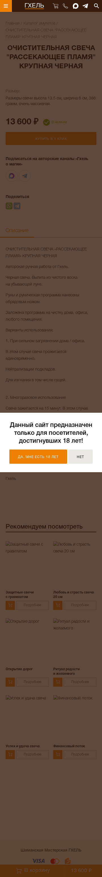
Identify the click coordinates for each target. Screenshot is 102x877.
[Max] (75, 6)
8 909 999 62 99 (65, 6)
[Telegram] (85, 6)
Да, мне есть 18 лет (38, 457)
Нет (80, 457)
